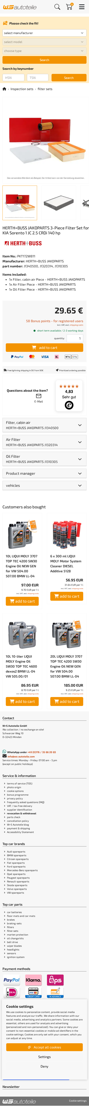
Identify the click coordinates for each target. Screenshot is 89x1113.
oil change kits (15, 938)
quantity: (59, 338)
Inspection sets (22, 89)
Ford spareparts (16, 866)
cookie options (15, 790)
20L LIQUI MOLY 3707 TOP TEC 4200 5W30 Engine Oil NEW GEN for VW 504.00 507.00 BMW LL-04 (66, 666)
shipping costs (76, 325)
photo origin (14, 787)
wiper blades (14, 945)
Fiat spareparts (16, 862)
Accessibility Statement (20, 831)
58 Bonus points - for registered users (54, 321)
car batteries (14, 912)
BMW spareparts (16, 855)
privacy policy (15, 798)
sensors (11, 953)
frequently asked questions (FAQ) (25, 802)
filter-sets (12, 930)
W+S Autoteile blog (18, 824)
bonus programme (17, 794)
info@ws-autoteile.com (21, 756)
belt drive (12, 942)
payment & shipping (18, 828)
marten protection (17, 934)
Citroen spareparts (18, 858)
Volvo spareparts (17, 888)
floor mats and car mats (21, 915)
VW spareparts (15, 892)
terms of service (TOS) (19, 783)
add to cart (48, 347)
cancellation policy (18, 820)
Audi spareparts (16, 851)
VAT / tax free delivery (19, 805)
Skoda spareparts (17, 885)
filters (10, 927)
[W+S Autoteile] (19, 7)
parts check (13, 817)
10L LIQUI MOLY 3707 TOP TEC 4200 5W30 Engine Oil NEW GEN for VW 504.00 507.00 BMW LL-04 (21, 566)
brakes (11, 919)
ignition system (16, 956)
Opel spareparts (16, 873)
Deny (44, 1066)
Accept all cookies (47, 1047)
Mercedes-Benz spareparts (22, 870)
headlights (13, 949)
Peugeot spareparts (18, 877)
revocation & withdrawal (21, 813)
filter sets (45, 89)
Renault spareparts (18, 881)
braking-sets (14, 923)
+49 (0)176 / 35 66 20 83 (42, 752)
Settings (44, 1057)
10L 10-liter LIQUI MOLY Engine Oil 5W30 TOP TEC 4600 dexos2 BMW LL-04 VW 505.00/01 (21, 666)
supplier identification (19, 809)
